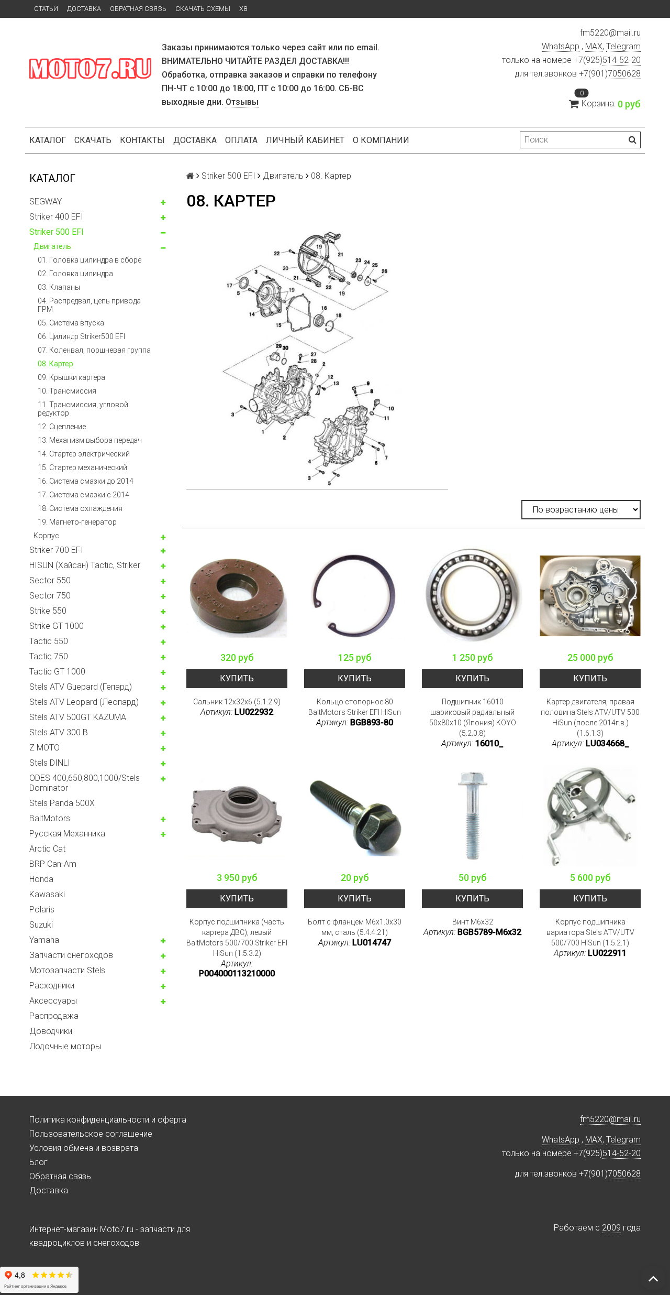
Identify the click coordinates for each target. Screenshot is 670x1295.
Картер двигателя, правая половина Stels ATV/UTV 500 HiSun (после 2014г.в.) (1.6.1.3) (590, 717)
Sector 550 (50, 580)
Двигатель (52, 246)
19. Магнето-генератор (77, 522)
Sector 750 (50, 596)
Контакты (142, 140)
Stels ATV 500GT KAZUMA (77, 717)
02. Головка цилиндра (75, 273)
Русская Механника (67, 834)
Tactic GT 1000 (57, 672)
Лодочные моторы (65, 1046)
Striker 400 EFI (56, 217)
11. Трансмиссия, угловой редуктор (83, 408)
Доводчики (50, 1031)
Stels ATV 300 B (58, 732)
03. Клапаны (59, 287)
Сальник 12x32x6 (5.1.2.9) (237, 702)
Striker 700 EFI (56, 550)
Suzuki (41, 925)
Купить (237, 678)
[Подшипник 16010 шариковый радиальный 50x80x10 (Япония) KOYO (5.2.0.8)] (472, 595)
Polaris (41, 910)
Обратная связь (138, 9)
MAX (593, 46)
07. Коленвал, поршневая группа (94, 350)
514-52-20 (621, 60)
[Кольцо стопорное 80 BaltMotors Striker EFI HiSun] (354, 595)
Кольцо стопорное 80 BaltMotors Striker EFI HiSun (354, 707)
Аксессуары (53, 1001)
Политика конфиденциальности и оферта (107, 1120)
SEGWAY (45, 201)
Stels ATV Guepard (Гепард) (80, 687)
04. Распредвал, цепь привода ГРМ (89, 305)
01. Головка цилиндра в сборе (89, 260)
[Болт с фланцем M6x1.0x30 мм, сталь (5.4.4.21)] (354, 815)
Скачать (92, 140)
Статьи (46, 9)
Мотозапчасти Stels (67, 970)
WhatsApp (560, 46)
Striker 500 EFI (56, 232)
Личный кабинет (305, 140)
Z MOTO (44, 748)
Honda (41, 879)
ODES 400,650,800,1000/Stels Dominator (84, 783)
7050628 (624, 74)
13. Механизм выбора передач (90, 440)
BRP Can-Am (52, 864)
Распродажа (54, 1016)
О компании (381, 140)
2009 (611, 1228)
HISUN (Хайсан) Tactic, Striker (84, 565)
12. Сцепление (62, 426)
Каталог (47, 140)
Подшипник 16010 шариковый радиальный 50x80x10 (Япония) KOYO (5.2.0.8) (472, 717)
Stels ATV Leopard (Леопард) (84, 702)
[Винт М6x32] (472, 815)
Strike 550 (47, 611)
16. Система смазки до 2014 (85, 481)
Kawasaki (47, 894)
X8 (243, 9)
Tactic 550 (48, 641)
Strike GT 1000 (56, 626)
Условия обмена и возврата (83, 1148)
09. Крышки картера (71, 377)
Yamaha (44, 940)
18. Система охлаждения (80, 508)
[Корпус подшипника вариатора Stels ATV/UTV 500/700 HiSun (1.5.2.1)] (590, 815)
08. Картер (55, 364)
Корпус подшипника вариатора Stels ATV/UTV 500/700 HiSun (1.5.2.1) (590, 932)
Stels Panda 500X (62, 803)
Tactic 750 (48, 656)
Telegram (623, 46)
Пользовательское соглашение (90, 1134)
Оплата (241, 140)
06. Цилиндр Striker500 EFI (81, 336)
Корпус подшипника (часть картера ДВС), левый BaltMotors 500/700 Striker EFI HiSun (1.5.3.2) (236, 937)
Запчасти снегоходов (71, 955)
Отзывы (242, 102)
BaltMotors (49, 818)
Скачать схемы (202, 9)
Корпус (46, 535)
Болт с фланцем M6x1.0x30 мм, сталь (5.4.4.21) (354, 927)
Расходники (51, 986)
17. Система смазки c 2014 (83, 495)
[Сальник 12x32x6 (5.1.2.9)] (236, 595)
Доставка (84, 9)
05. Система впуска (71, 323)
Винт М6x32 (472, 922)
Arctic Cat (47, 849)
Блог (38, 1162)
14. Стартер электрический (84, 454)
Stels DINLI (49, 763)
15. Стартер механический (82, 467)
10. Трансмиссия (67, 391)
